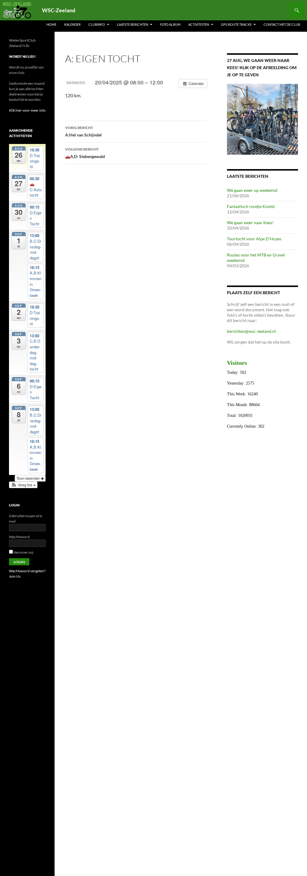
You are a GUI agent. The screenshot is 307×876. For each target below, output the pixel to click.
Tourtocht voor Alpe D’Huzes (254, 238)
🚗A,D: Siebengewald (85, 153)
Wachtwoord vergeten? (27, 571)
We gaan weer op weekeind (252, 190)
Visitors (237, 362)
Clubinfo (96, 24)
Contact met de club (282, 24)
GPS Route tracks (236, 24)
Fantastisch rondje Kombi (251, 206)
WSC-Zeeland (58, 10)
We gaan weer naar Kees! (250, 222)
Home (51, 24)
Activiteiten (198, 24)
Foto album (170, 24)
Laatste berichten (132, 24)
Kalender (72, 24)
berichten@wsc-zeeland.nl (251, 331)
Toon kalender (28, 478)
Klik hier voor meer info (27, 110)
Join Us (14, 576)
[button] (23, 485)
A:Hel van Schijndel (83, 131)
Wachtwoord (19, 537)
